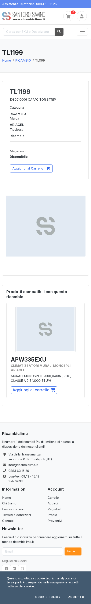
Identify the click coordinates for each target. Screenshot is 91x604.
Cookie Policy (48, 597)
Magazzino (18, 151)
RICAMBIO (23, 60)
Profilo (52, 515)
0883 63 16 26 (18, 471)
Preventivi (55, 521)
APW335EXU (28, 359)
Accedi (53, 503)
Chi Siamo (9, 503)
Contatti (8, 521)
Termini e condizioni (16, 515)
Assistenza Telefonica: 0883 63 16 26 (29, 4)
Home (6, 60)
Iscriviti (73, 551)
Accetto (76, 597)
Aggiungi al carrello (31, 389)
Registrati (54, 509)
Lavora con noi (12, 509)
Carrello (53, 498)
